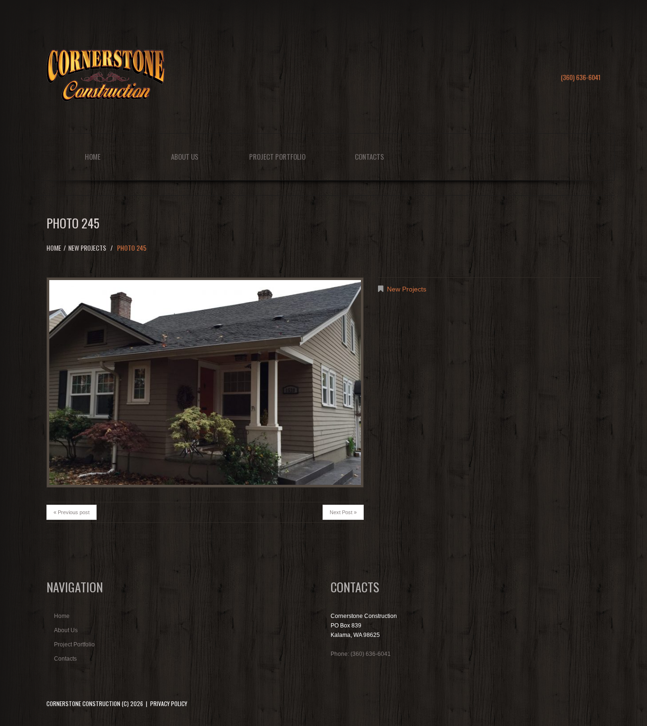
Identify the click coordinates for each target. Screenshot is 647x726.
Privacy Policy (168, 703)
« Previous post (72, 512)
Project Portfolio (277, 156)
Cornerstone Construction (83, 703)
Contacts (369, 156)
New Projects (87, 248)
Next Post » (343, 512)
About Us (184, 156)
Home (92, 156)
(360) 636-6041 (581, 77)
